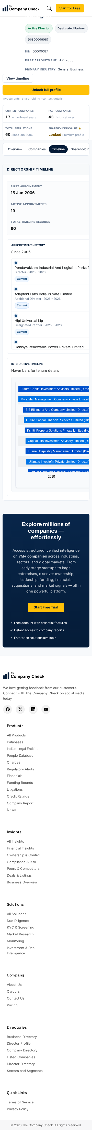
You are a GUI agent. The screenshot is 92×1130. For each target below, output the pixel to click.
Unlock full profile (46, 90)
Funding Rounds (20, 783)
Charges (13, 762)
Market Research (20, 934)
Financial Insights (20, 848)
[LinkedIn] (33, 709)
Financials (14, 776)
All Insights (15, 841)
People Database (20, 755)
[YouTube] (45, 709)
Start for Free (69, 8)
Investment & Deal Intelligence (21, 950)
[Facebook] (7, 709)
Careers (13, 991)
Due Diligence (18, 921)
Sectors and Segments (25, 1071)
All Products (16, 735)
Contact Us (16, 998)
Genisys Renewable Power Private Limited (49, 347)
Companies (37, 149)
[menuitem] (15, 149)
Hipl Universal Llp (29, 321)
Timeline (58, 149)
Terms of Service (20, 1102)
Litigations (15, 789)
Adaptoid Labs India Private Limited (43, 294)
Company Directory (22, 1050)
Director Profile (19, 1043)
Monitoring (15, 941)
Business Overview (22, 882)
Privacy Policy (17, 1109)
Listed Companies (21, 1057)
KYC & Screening (20, 927)
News (11, 810)
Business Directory (22, 1037)
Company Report (20, 803)
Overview (15, 149)
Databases (15, 742)
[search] (49, 8)
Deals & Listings (19, 875)
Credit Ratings (18, 796)
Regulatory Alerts (20, 769)
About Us (14, 985)
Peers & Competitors (23, 868)
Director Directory (21, 1064)
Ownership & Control (23, 855)
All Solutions (16, 914)
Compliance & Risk (21, 862)
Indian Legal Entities (22, 749)
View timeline (17, 78)
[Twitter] (20, 709)
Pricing (12, 1005)
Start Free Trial (46, 607)
